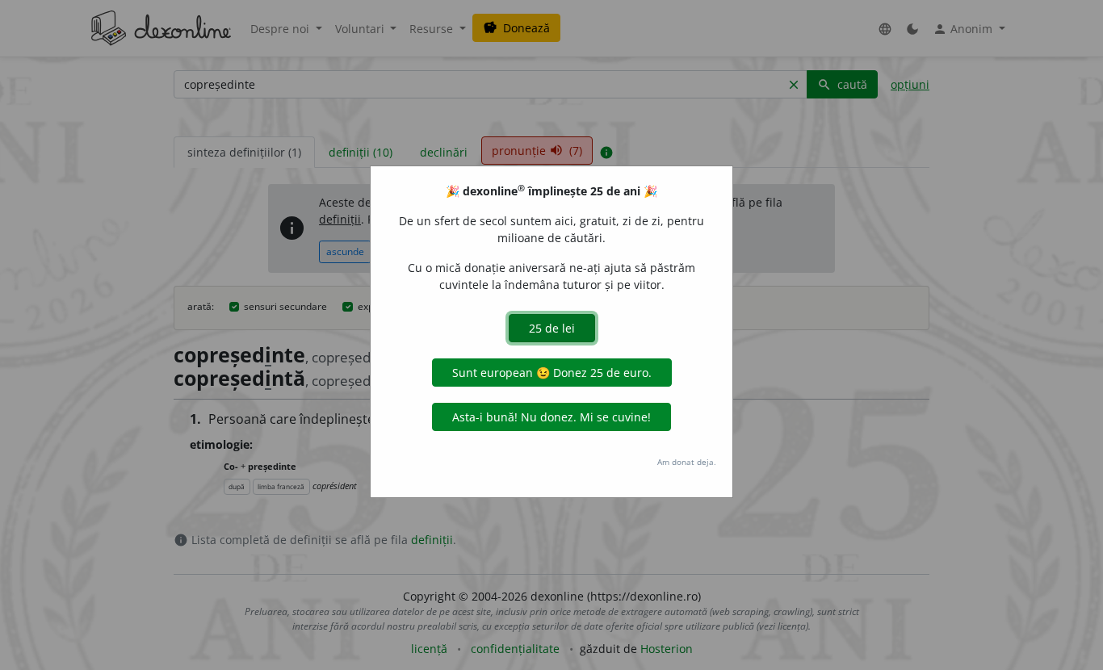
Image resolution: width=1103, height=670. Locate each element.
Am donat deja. (686, 461)
